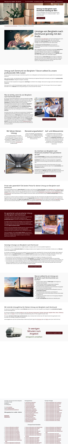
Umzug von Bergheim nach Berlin (12, 427)
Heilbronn (22, 312)
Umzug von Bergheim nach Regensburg (54, 427)
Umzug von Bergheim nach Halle (32, 432)
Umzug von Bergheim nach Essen (12, 429)
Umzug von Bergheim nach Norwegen (53, 403)
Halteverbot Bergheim (29, 407)
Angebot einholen (40, 18)
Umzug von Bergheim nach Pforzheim (53, 438)
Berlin (47, 319)
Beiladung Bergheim (29, 420)
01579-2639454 (9, 407)
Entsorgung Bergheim (29, 414)
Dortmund (39, 319)
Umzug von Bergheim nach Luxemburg (53, 402)
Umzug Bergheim (44, 38)
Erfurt (5, 313)
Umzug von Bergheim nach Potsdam (12, 436)
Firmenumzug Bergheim (30, 406)
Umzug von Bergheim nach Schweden (53, 406)
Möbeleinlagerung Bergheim (31, 410)
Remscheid (46, 312)
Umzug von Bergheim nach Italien (52, 411)
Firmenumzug (39, 199)
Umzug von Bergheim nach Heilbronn (53, 436)
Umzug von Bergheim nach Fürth (52, 433)
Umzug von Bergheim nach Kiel (31, 429)
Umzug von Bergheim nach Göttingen (53, 442)
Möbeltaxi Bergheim (29, 416)
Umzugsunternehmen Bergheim (12, 1)
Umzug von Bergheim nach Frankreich (53, 414)
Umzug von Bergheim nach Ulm (52, 437)
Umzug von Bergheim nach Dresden (12, 435)
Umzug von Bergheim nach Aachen (32, 428)
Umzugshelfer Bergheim (30, 417)
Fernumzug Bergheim (29, 405)
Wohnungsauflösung (56, 192)
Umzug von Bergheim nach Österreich (53, 415)
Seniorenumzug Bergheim (30, 411)
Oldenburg (61, 312)
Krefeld (12, 313)
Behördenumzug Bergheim (30, 419)
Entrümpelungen (7, 193)
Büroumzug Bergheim (29, 403)
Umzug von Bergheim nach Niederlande (54, 412)
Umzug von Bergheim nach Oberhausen (33, 442)
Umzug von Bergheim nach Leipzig (12, 431)
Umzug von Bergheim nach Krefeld (32, 437)
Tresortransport (48, 192)
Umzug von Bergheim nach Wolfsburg (53, 440)
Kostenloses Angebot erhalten (49, 119)
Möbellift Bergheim (29, 421)
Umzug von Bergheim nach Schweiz (53, 420)
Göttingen (41, 312)
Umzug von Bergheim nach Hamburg (12, 438)
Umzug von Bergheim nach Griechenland (54, 410)
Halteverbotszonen (27, 121)
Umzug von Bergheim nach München (12, 442)
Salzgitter (50, 312)
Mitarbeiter (57, 199)
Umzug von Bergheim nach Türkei (52, 407)
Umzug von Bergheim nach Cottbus (12, 433)
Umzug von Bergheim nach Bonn (11, 428)
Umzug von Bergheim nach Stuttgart (12, 437)
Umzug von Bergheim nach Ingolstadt (53, 429)
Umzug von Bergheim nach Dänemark (53, 416)
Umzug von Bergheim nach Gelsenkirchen (33, 427)
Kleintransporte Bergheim (30, 415)
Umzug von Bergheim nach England (53, 408)
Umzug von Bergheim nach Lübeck (32, 440)
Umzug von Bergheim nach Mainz (32, 438)
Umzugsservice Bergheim (30, 402)
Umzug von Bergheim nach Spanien (53, 419)
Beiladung (51, 189)
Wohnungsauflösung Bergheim (31, 412)
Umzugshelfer (18, 142)
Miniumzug (59, 189)
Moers (54, 312)
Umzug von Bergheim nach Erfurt (32, 441)
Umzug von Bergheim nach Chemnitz (32, 431)
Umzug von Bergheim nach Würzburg (53, 435)
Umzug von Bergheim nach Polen (52, 405)
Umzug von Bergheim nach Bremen (12, 432)
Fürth (27, 312)
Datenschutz (7, 417)
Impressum (6, 415)
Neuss (57, 312)
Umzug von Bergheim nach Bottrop (53, 441)
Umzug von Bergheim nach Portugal (53, 417)
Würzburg (31, 312)
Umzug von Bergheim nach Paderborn (53, 428)
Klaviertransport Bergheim (30, 408)
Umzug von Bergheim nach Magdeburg (33, 433)
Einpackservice (42, 192)
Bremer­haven (36, 312)
